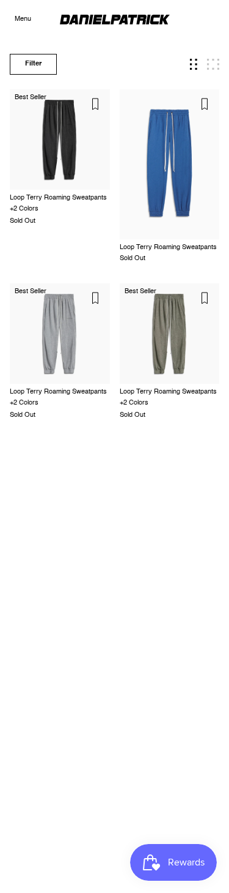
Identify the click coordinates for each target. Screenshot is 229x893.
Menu (23, 19)
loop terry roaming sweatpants (58, 198)
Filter (33, 64)
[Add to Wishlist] (95, 104)
